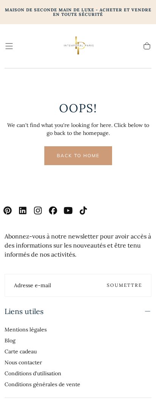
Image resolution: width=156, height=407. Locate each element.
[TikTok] (83, 210)
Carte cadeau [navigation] (21, 351)
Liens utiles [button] (24, 311)
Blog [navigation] (10, 340)
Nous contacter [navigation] (23, 362)
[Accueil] (78, 46)
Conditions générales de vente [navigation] (42, 384)
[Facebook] (53, 210)
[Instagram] (38, 210)
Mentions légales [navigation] (26, 329)
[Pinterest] (7, 210)
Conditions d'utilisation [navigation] (33, 373)
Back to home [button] (78, 155)
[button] (9, 46)
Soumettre (124, 285)
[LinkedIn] (23, 210)
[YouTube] (68, 210)
